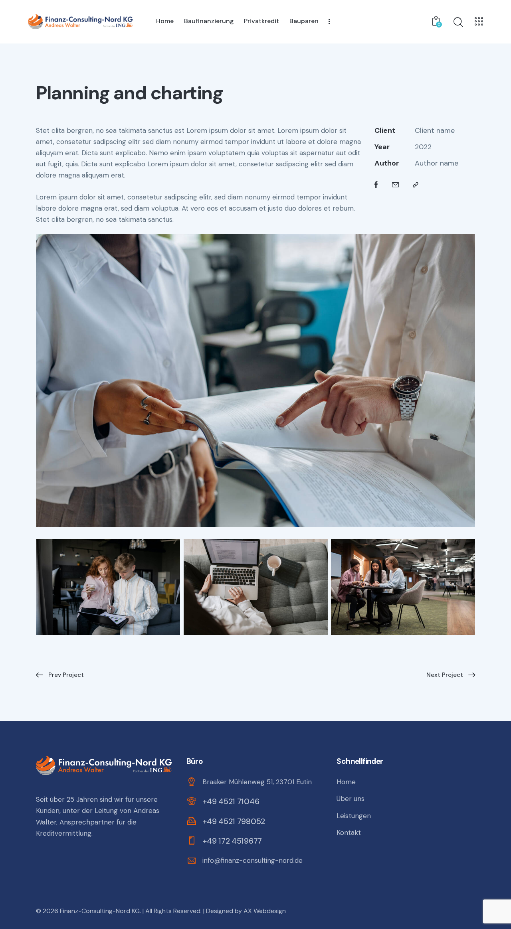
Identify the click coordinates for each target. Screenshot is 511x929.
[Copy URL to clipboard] (415, 185)
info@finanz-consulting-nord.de (252, 860)
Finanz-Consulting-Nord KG (100, 911)
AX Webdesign (265, 911)
